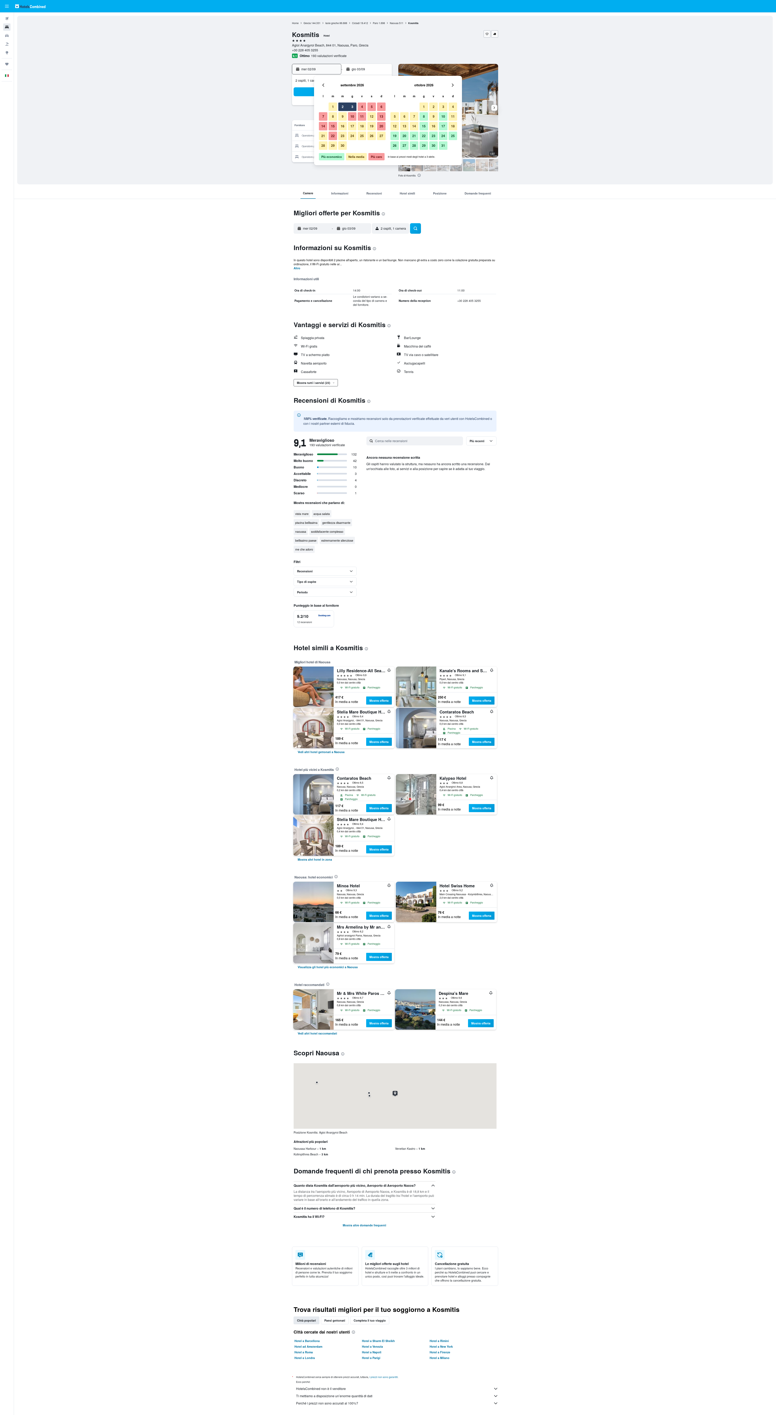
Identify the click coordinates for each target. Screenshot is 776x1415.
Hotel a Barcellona (307, 1341)
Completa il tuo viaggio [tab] (370, 1320)
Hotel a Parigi (371, 1358)
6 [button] (381, 106)
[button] (6, 6)
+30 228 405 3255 (305, 50)
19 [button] (371, 126)
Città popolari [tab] (306, 1320)
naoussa (300, 531)
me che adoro (304, 549)
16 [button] (342, 126)
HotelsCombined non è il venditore (321, 1388)
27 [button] (381, 135)
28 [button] (323, 145)
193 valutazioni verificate (329, 55)
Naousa (394, 23)
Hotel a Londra (304, 1358)
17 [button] (352, 126)
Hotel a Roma (303, 1352)
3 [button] (352, 106)
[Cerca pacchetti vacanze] (7, 44)
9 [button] (343, 116)
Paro (375, 23)
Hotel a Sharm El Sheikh (378, 1341)
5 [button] (372, 106)
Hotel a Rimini (439, 1341)
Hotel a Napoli (371, 1352)
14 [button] (323, 126)
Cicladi (356, 23)
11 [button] (362, 116)
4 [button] (362, 106)
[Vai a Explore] (7, 53)
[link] (321, 752)
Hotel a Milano (439, 1358)
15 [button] (333, 126)
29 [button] (333, 145)
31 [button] (443, 145)
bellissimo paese (305, 540)
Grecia (307, 23)
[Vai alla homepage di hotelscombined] (30, 6)
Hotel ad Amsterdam (308, 1346)
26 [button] (371, 135)
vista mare (302, 514)
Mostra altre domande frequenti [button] (364, 1225)
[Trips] (7, 64)
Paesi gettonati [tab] (334, 1320)
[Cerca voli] (7, 19)
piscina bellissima (306, 523)
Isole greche (332, 23)
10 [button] (352, 116)
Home (295, 23)
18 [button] (362, 126)
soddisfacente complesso (327, 531)
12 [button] (371, 116)
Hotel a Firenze (440, 1352)
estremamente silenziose (337, 540)
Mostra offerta (379, 701)
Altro (297, 268)
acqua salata (321, 514)
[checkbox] (314, 618)
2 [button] (343, 106)
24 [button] (352, 135)
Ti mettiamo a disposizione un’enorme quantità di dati (334, 1396)
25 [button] (362, 135)
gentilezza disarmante (336, 523)
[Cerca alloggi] (7, 27)
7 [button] (323, 116)
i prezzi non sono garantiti (383, 1377)
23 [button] (342, 135)
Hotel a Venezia (372, 1346)
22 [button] (333, 135)
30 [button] (342, 145)
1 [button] (333, 106)
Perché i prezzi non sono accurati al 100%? (327, 1403)
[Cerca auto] (7, 36)
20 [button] (381, 126)
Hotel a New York (441, 1346)
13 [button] (381, 116)
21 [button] (323, 135)
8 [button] (333, 116)
